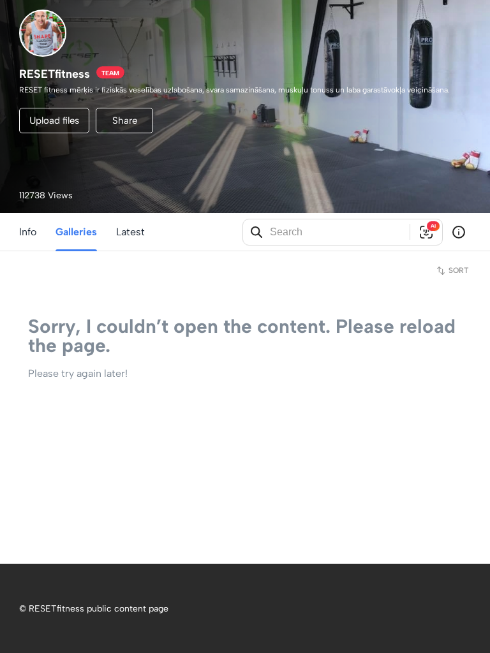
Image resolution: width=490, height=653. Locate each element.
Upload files (54, 120)
